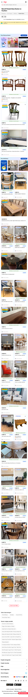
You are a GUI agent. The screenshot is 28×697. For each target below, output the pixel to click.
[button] (2, 2)
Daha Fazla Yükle (14, 605)
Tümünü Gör (23, 35)
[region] (14, 42)
